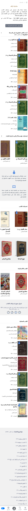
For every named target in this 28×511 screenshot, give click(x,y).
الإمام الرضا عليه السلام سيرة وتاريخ (9, 405)
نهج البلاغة (21, 258)
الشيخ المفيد (7, 234)
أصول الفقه (15, 393)
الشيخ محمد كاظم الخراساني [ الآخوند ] (9, 396)
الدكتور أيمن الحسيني (13, 334)
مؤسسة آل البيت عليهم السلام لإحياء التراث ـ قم (9, 124)
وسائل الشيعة (11, 55)
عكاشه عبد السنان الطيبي (5, 296)
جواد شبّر (15, 350)
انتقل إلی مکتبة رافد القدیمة (15, 25)
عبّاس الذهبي (14, 413)
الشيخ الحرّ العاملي (13, 62)
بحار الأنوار (12, 39)
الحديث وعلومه (14, 43)
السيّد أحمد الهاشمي (13, 78)
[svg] (26, 2)
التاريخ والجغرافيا (14, 363)
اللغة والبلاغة (14, 74)
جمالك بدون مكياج (12, 327)
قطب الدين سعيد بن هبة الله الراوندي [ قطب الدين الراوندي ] (9, 365)
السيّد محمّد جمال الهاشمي (12, 93)
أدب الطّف (12, 342)
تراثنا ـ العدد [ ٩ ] (12, 117)
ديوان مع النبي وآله (12, 86)
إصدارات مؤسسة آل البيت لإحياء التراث (16, 136)
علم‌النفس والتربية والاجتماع (12, 331)
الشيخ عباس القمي (23, 294)
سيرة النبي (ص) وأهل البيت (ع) (11, 410)
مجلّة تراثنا (15, 121)
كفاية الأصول (13, 389)
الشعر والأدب (14, 90)
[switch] (3, 508)
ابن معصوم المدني (6, 161)
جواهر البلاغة (13, 71)
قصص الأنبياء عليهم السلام (9, 359)
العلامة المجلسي (14, 47)
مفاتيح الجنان (6, 258)
